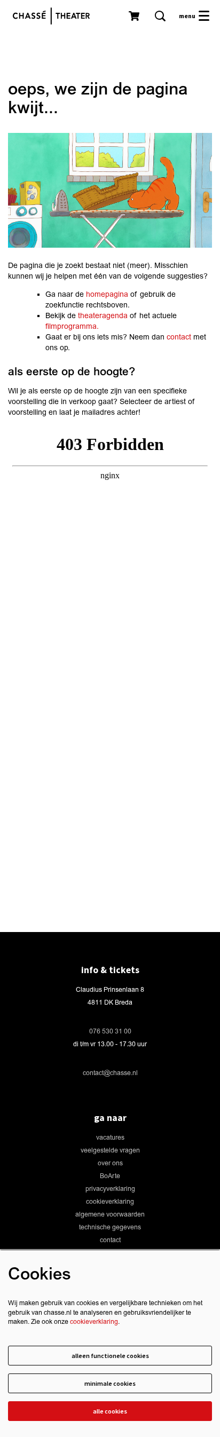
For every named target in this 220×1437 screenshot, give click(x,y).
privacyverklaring (110, 1189)
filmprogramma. (72, 326)
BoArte (110, 1176)
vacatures (110, 1138)
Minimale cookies (110, 1383)
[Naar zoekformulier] (160, 16)
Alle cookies (110, 1411)
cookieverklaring (110, 1202)
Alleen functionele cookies (110, 1356)
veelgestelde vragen (110, 1151)
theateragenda (103, 315)
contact (179, 337)
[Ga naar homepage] (54, 16)
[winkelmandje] (135, 16)
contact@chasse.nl (110, 1073)
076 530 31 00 (110, 1032)
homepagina (107, 294)
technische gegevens (110, 1227)
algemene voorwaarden (110, 1215)
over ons (110, 1163)
